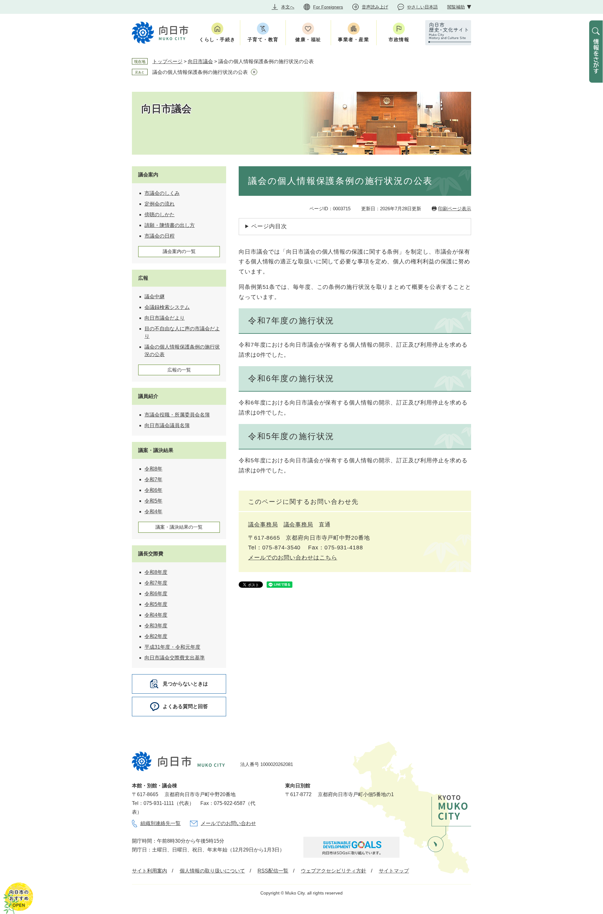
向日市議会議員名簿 (167, 425)
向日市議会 (200, 61)
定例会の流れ (159, 203)
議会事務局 (263, 524)
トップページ (167, 61)
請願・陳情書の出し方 (169, 225)
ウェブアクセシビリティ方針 (333, 870)
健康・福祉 (308, 39)
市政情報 (398, 39)
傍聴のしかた (159, 214)
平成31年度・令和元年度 (172, 647)
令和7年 (153, 479)
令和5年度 (155, 604)
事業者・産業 (353, 39)
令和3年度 (155, 625)
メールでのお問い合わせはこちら (292, 557)
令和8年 (153, 468)
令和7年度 (155, 583)
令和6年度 (155, 593)
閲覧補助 (456, 6)
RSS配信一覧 (273, 870)
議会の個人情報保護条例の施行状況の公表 (200, 72)
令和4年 (153, 511)
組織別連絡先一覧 (160, 823)
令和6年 (153, 490)
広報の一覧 (179, 369)
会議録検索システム (167, 307)
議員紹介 (148, 396)
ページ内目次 (269, 226)
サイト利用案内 (149, 870)
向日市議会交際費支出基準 (174, 657)
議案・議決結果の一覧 (179, 527)
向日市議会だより (164, 318)
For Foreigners (328, 6)
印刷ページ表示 (454, 208)
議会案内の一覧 (179, 251)
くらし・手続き (217, 39)
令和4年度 (155, 615)
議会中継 (154, 296)
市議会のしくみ (162, 193)
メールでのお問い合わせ (228, 823)
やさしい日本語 (422, 6)
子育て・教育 (263, 39)
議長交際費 (150, 553)
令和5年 (153, 501)
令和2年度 (155, 636)
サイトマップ (394, 870)
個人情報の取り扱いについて (212, 870)
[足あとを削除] (254, 72)
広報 (143, 278)
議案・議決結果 (155, 450)
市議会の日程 (159, 236)
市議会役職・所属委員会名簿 (177, 414)
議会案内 (148, 174)
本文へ (287, 6)
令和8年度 (155, 572)
